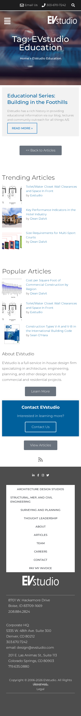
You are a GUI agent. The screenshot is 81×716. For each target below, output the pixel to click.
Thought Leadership (40, 518)
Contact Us (41, 427)
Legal (40, 689)
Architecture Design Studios (40, 489)
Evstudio (36, 195)
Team (41, 543)
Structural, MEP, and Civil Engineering (31, 499)
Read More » (22, 128)
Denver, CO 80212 (20, 636)
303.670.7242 (16, 642)
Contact (40, 559)
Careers (40, 551)
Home (24, 58)
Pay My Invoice (40, 568)
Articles (40, 534)
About (41, 526)
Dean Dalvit (38, 218)
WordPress (40, 684)
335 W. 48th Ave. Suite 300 (30, 631)
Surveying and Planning (40, 510)
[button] (73, 5)
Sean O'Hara (39, 335)
